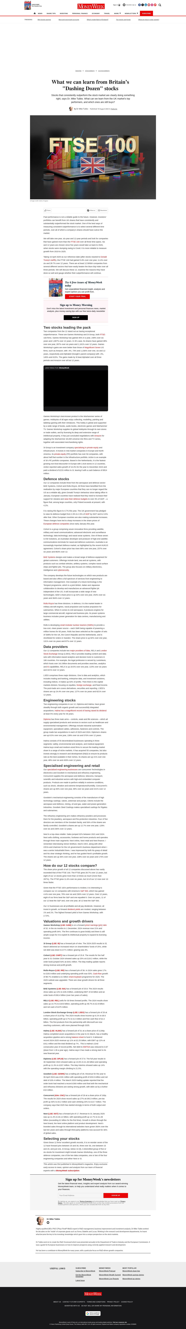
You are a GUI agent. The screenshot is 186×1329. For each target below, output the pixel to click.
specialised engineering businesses (62, 769)
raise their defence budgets (76, 499)
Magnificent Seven (93, 347)
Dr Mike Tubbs (82, 109)
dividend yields (74, 909)
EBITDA (87, 1047)
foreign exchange (84, 685)
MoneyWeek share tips (131, 1273)
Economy (96, 13)
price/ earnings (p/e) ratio (96, 925)
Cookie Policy (127, 1304)
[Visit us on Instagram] (152, 5)
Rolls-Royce (48, 603)
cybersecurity (63, 570)
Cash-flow (97, 974)
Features (114, 109)
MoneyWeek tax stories (131, 1281)
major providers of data (80, 651)
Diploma (47, 719)
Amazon (97, 436)
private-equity (60, 454)
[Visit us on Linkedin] (145, 5)
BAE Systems (49, 557)
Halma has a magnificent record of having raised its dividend (80, 711)
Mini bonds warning (44, 19)
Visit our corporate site (120, 1324)
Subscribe (146, 13)
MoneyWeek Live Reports (109, 1281)
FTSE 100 (75, 242)
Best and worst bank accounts (69, 19)
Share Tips (51, 13)
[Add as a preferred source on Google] (93, 1315)
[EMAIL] (48, 1222)
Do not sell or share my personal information (101, 1308)
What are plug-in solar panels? (148, 19)
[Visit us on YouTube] (149, 5)
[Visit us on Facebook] (139, 5)
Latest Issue (80, 1283)
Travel (107, 13)
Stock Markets (90, 70)
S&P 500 (84, 891)
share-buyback (75, 977)
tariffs (53, 260)
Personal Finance (80, 13)
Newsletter (104, 210)
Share (49, 210)
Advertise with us (72, 1308)
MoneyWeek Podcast (107, 1273)
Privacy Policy (113, 1304)
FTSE (102, 334)
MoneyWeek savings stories (133, 1277)
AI (48, 667)
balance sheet (78, 1037)
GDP (87, 514)
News (40, 13)
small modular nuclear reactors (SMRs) (77, 625)
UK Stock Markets (103, 70)
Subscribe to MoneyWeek (85, 1273)
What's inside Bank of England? (97, 19)
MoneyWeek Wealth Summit (110, 1277)
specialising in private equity (86, 448)
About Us (57, 1304)
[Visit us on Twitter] (142, 5)
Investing (64, 13)
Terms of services (86, 1201)
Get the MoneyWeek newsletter (83, 1278)
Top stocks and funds (123, 19)
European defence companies (56, 524)
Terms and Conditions (96, 1304)
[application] (75, 388)
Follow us (92, 210)
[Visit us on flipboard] (155, 5)
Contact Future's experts (74, 1304)
